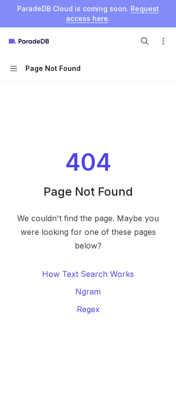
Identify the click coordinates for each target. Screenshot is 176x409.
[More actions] (163, 41)
